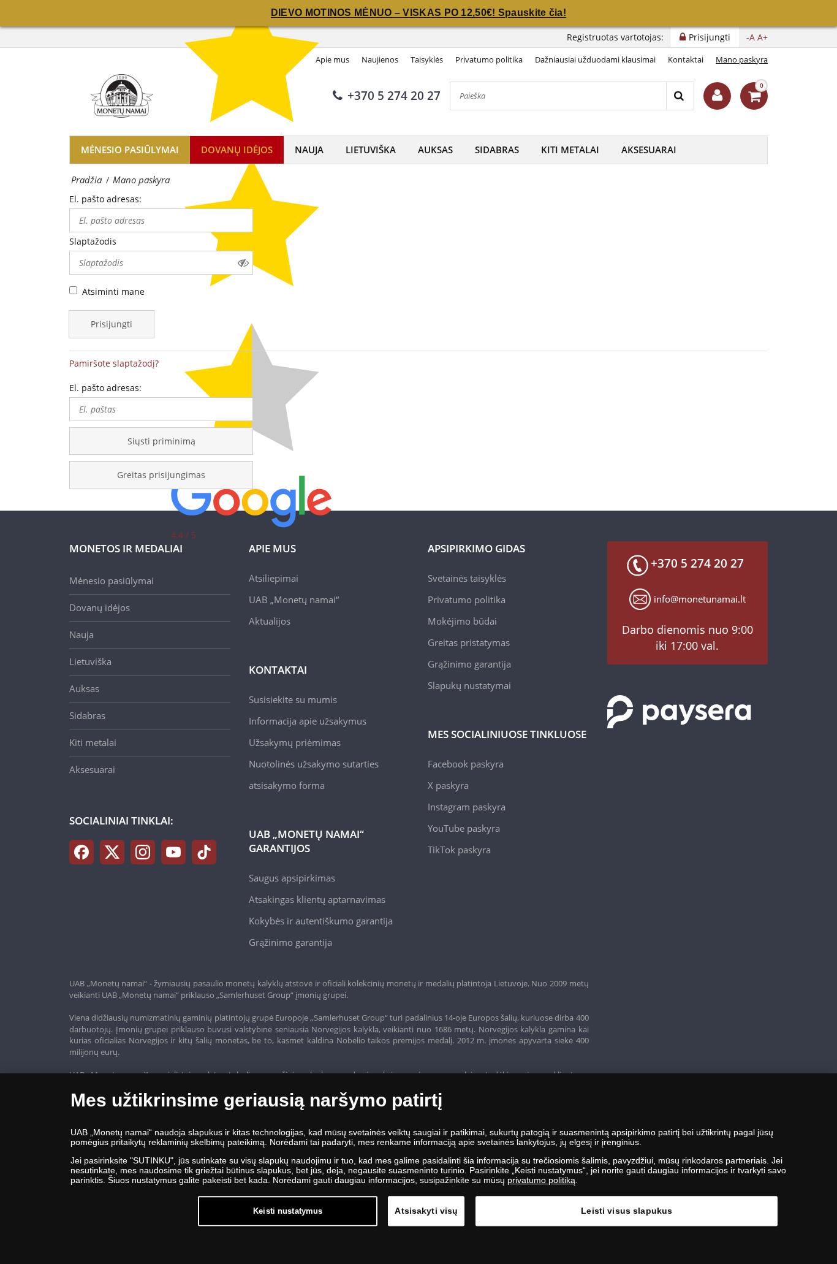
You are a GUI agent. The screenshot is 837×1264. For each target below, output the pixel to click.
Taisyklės (427, 59)
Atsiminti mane (113, 291)
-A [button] (750, 37)
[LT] (120, 95)
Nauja (309, 149)
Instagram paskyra (467, 807)
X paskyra (448, 785)
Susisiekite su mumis (293, 699)
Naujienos (380, 59)
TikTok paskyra (459, 849)
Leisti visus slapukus (626, 1211)
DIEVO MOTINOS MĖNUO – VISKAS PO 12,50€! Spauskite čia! (418, 12)
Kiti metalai (570, 149)
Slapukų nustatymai (469, 685)
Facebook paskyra (466, 764)
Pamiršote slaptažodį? (114, 363)
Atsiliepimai (273, 578)
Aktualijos (269, 621)
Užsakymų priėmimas (295, 742)
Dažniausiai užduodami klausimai (595, 59)
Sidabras (497, 149)
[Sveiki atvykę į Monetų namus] (717, 96)
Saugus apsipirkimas (292, 878)
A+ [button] (762, 37)
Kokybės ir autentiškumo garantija (321, 921)
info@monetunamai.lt (700, 599)
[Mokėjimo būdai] (679, 710)
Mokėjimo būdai (462, 621)
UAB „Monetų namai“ (294, 599)
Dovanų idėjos (237, 149)
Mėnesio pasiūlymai (130, 149)
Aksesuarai (648, 149)
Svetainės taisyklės (467, 578)
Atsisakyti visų (426, 1211)
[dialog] (418, 1168)
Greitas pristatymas (469, 642)
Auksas (435, 149)
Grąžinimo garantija (290, 942)
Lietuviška (371, 149)
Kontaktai (685, 59)
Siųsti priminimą (161, 441)
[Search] (680, 96)
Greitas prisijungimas (161, 475)
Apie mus (332, 59)
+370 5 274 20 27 (394, 96)
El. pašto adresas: (105, 199)
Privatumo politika (489, 59)
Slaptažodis (92, 241)
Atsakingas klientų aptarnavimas (317, 899)
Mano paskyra (742, 59)
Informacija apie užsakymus (307, 721)
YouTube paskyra (464, 828)
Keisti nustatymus (287, 1211)
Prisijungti (111, 324)
